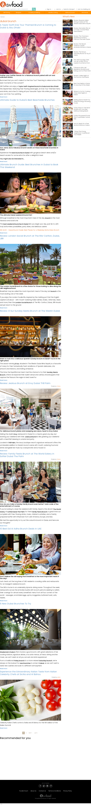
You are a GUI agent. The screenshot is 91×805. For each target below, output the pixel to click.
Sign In (49, 9)
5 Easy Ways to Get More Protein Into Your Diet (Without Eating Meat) (82, 109)
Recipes (18, 12)
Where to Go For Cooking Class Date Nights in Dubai (82, 93)
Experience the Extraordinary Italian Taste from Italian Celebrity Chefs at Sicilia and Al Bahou (28, 673)
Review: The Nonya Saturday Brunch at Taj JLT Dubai (82, 53)
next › (30, 733)
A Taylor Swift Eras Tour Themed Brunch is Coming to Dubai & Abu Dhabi (28, 26)
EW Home (85, 12)
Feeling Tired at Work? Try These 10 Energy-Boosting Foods (82, 101)
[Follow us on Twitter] (43, 786)
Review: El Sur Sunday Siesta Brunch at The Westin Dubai (30, 310)
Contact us (42, 791)
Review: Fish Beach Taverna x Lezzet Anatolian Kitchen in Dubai (82, 45)
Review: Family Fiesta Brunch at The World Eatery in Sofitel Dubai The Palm (27, 455)
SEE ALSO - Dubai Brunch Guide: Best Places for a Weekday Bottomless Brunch (29, 230)
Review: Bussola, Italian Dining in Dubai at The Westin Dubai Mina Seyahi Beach (82, 21)
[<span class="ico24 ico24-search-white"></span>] (34, 9)
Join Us (58, 9)
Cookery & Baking (34, 12)
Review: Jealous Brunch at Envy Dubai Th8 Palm (25, 383)
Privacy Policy (67, 791)
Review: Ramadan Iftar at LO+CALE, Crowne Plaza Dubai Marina (82, 29)
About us (33, 791)
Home (3, 17)
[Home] (13, 4)
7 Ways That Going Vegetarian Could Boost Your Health (82, 133)
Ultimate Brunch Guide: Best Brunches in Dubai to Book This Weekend (29, 166)
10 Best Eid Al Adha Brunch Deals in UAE (20, 528)
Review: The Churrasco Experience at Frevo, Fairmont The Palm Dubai (82, 37)
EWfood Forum (70, 12)
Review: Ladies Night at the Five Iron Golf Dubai (81, 76)
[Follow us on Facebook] (40, 786)
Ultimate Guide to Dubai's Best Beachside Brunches (27, 99)
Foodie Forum (23, 791)
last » (36, 733)
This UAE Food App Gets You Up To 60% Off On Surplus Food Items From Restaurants (82, 61)
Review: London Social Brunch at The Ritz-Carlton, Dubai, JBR (30, 237)
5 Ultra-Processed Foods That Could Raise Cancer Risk (82, 117)
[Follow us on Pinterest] (50, 786)
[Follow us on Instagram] (47, 786)
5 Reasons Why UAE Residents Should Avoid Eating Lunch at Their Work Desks (82, 69)
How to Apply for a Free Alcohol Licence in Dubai (81, 124)
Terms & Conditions (54, 791)
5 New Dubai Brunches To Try (15, 603)
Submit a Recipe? (69, 9)
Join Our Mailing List (83, 9)
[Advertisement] (30, 758)
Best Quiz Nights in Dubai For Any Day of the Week (82, 84)
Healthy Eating (53, 12)
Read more (3, 97)
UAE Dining (6, 12)
